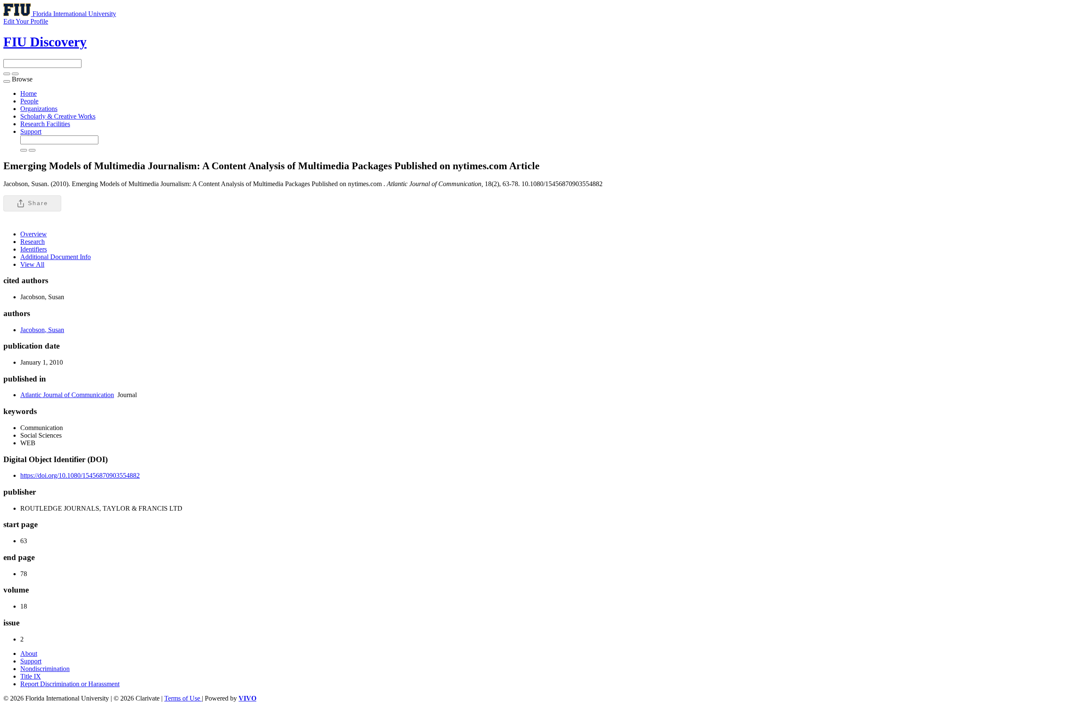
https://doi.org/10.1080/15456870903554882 (80, 475)
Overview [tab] (33, 234)
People (29, 101)
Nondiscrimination (45, 668)
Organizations (38, 108)
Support (30, 131)
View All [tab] (32, 264)
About (28, 653)
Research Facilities (45, 123)
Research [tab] (32, 241)
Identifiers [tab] (33, 249)
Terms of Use (183, 698)
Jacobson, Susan (42, 329)
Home (28, 93)
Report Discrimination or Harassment (70, 683)
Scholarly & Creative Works (57, 116)
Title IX (30, 676)
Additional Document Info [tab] (55, 256)
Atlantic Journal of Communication (67, 394)
